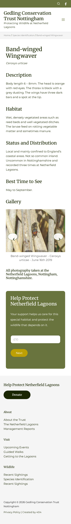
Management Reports (19, 429)
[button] (58, 3)
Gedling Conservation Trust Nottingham (27, 15)
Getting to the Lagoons (20, 456)
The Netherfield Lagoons (21, 424)
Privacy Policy (12, 512)
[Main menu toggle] (63, 20)
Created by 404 (31, 512)
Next (19, 353)
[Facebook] (65, 3)
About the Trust (15, 420)
